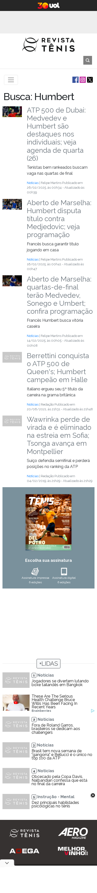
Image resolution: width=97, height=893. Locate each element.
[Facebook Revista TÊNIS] (75, 79)
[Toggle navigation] (11, 80)
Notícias (33, 183)
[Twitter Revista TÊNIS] (89, 79)
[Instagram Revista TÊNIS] (82, 79)
